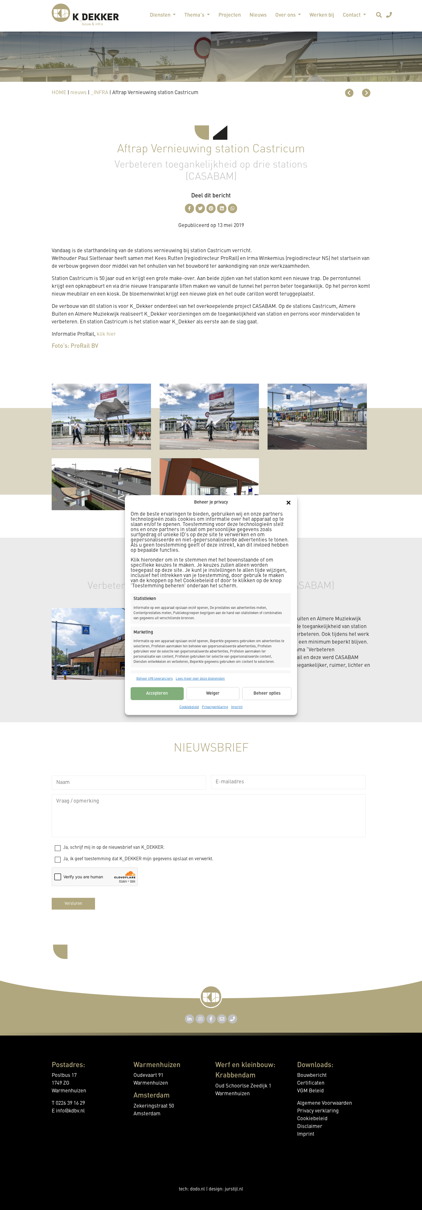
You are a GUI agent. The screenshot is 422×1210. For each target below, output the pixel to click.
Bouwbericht (312, 1075)
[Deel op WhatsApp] (232, 208)
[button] (288, 503)
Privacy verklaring (318, 1111)
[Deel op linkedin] (222, 208)
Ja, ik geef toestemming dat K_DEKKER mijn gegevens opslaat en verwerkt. (138, 859)
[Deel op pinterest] (211, 208)
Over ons (286, 15)
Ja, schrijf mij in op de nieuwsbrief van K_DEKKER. (113, 847)
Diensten (161, 15)
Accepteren (157, 693)
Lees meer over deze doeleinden (200, 679)
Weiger (213, 693)
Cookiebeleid (189, 707)
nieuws (78, 92)
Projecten (229, 15)
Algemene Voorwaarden (324, 1103)
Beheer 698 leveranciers (154, 679)
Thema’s (195, 15)
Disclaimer (309, 1126)
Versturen (73, 904)
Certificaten (310, 1083)
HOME (59, 92)
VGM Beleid (310, 1091)
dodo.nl (197, 1189)
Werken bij (321, 15)
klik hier (106, 334)
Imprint (237, 707)
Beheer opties (266, 693)
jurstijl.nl (234, 1189)
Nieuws (258, 15)
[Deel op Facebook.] (189, 208)
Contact (352, 15)
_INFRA (99, 92)
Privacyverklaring (215, 707)
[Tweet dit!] (200, 208)
